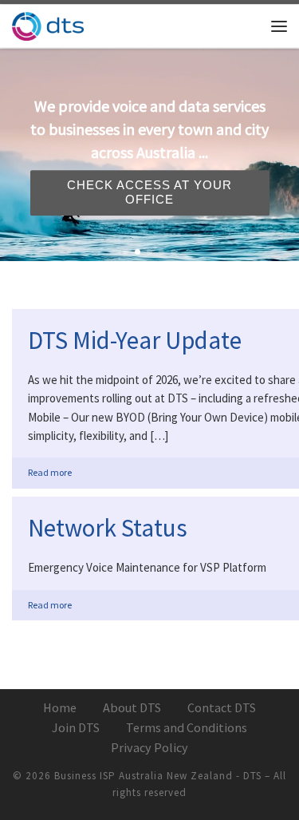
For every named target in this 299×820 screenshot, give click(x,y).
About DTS (132, 707)
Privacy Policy (149, 747)
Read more (50, 472)
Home (60, 707)
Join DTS (76, 727)
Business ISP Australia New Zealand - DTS (158, 775)
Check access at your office (149, 191)
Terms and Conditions (186, 727)
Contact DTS (221, 707)
